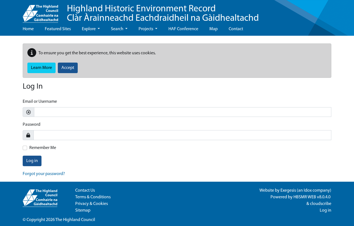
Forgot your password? (44, 174)
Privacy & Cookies (91, 204)
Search (117, 29)
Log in (32, 161)
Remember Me (42, 148)
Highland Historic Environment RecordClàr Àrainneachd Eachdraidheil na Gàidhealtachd (163, 13)
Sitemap (82, 210)
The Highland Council (75, 220)
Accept (67, 68)
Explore (89, 29)
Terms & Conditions (93, 197)
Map (213, 29)
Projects (146, 29)
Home (28, 29)
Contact (236, 29)
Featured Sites (58, 29)
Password (31, 124)
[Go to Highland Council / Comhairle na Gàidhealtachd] (40, 11)
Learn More (41, 68)
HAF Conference (183, 29)
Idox (308, 190)
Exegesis (288, 190)
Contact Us (85, 190)
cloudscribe (320, 204)
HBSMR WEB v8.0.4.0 (312, 197)
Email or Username (40, 101)
